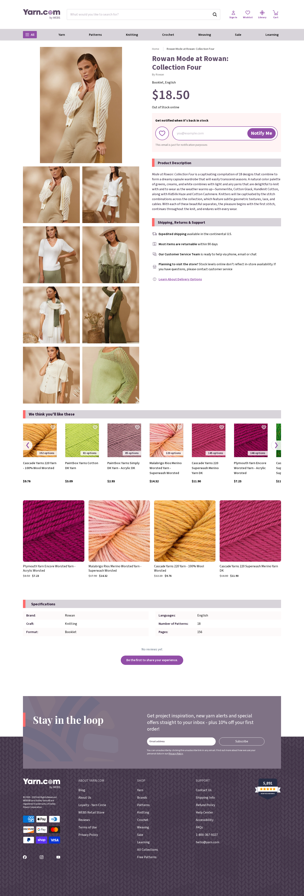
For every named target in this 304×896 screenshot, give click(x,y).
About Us (84, 797)
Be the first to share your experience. (152, 660)
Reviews (84, 820)
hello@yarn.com (207, 842)
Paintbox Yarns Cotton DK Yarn (81, 465)
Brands (142, 797)
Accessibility (204, 820)
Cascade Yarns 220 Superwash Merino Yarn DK (205, 468)
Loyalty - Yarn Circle (92, 805)
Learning (272, 34)
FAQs (199, 827)
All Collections (147, 849)
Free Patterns (147, 857)
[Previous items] (27, 445)
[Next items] (276, 445)
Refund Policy (205, 805)
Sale (238, 34)
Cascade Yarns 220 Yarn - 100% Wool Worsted (39, 465)
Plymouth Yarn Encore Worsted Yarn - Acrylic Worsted (250, 468)
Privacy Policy (176, 753)
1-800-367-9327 (207, 835)
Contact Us (204, 790)
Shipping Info (205, 797)
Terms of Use (87, 827)
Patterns (95, 34)
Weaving (204, 34)
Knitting (132, 34)
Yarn (62, 34)
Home (155, 49)
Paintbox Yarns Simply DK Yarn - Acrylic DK (123, 465)
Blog (81, 790)
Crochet (168, 34)
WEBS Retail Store (91, 812)
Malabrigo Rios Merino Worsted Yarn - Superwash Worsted (166, 468)
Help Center (204, 812)
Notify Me (261, 133)
